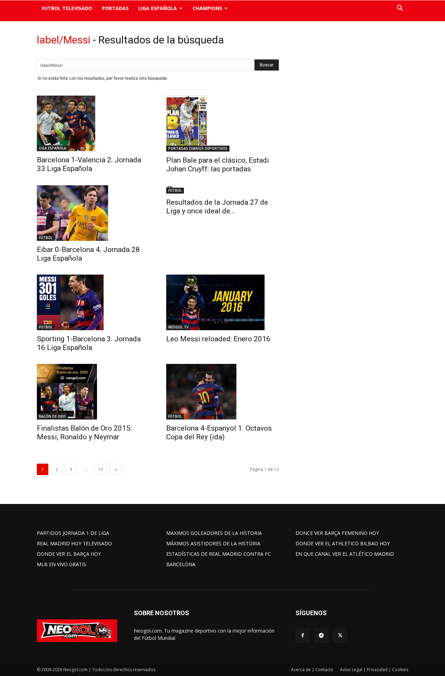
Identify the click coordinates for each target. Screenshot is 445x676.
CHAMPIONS (207, 8)
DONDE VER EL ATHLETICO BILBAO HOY (343, 543)
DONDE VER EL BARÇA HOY (69, 554)
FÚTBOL (45, 237)
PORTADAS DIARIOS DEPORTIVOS (197, 148)
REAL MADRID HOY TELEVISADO (74, 543)
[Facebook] (302, 636)
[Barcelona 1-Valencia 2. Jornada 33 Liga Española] (93, 123)
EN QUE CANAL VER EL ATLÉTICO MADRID (345, 554)
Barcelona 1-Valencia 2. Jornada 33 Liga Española (89, 164)
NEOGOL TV (178, 327)
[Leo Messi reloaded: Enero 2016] (222, 302)
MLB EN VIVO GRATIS (61, 564)
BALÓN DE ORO (52, 416)
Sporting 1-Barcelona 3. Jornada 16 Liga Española (89, 343)
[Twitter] (340, 636)
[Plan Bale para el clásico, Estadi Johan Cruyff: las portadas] (222, 124)
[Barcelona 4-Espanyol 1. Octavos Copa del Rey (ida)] (222, 392)
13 (100, 469)
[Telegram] (321, 636)
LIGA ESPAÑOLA (157, 8)
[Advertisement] (348, 140)
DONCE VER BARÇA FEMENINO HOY (337, 533)
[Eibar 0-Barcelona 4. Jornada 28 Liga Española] (93, 213)
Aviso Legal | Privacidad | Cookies (374, 670)
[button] (399, 9)
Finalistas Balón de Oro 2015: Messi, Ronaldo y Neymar (84, 432)
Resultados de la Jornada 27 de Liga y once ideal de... (217, 206)
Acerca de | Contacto (312, 670)
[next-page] (116, 469)
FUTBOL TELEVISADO (67, 8)
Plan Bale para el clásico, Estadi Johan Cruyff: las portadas (217, 164)
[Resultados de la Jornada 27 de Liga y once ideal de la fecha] (222, 189)
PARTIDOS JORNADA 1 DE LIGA (73, 533)
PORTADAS (115, 8)
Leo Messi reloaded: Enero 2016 (218, 339)
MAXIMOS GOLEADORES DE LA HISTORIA (214, 533)
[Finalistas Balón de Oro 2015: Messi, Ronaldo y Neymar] (93, 392)
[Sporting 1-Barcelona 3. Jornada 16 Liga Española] (93, 302)
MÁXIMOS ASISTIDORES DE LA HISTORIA (213, 543)
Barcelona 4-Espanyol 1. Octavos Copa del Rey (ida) (219, 432)
